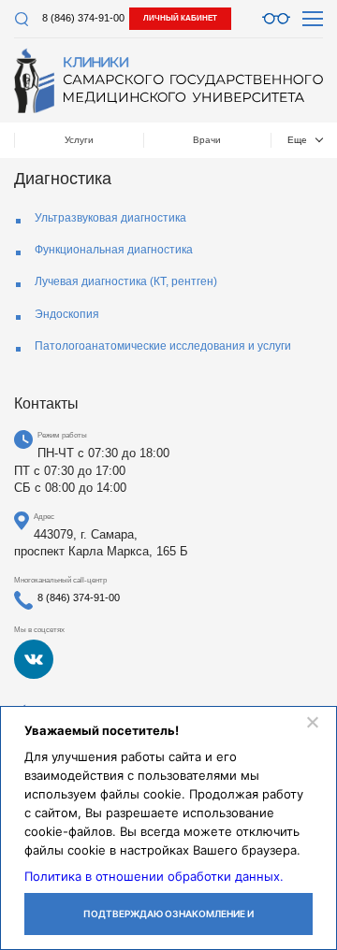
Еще (297, 140)
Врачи (207, 140)
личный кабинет (180, 18)
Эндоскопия (67, 314)
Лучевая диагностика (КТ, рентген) (126, 281)
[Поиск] (21, 19)
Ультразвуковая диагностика (110, 217)
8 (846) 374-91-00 (83, 17)
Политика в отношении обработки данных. (154, 876)
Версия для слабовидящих (276, 18)
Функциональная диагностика (114, 249)
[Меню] (312, 18)
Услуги (79, 140)
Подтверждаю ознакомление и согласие (168, 921)
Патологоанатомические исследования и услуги (163, 346)
